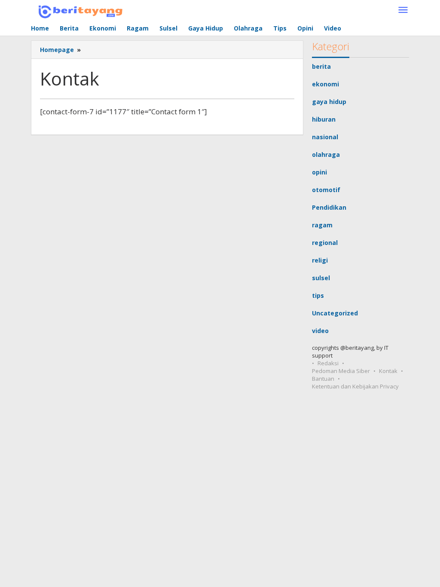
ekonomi (325, 84)
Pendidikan (329, 207)
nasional (325, 137)
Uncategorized (335, 313)
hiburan (324, 119)
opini (319, 172)
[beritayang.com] (78, 10)
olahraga (326, 154)
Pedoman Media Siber (341, 371)
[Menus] (403, 10)
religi (320, 260)
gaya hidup (329, 102)
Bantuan (323, 378)
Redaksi (328, 363)
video (320, 331)
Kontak (388, 371)
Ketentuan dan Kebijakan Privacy (355, 386)
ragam (322, 225)
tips (318, 295)
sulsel (321, 278)
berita (321, 66)
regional (325, 242)
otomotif (326, 190)
